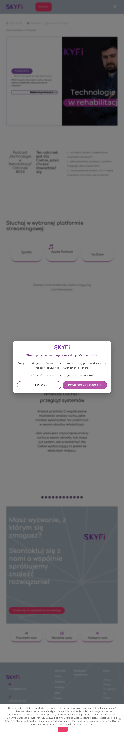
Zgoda (63, 729)
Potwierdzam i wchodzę (83, 385)
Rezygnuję (41, 385)
